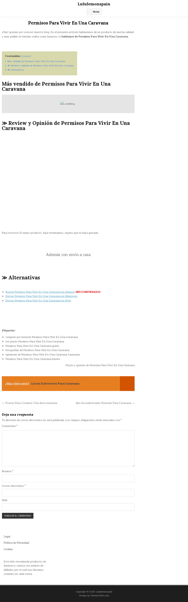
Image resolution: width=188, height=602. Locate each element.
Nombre (7, 471)
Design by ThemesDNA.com (94, 595)
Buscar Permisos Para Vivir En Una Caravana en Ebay (38, 301)
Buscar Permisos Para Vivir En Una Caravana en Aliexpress (41, 296)
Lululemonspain (94, 3)
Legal (7, 536)
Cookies (8, 549)
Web (4, 500)
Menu (96, 11)
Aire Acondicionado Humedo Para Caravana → (105, 403)
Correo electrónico (14, 486)
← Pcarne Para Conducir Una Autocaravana (29, 403)
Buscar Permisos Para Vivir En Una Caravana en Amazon (40, 292)
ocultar (26, 56)
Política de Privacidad (16, 543)
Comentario (9, 426)
